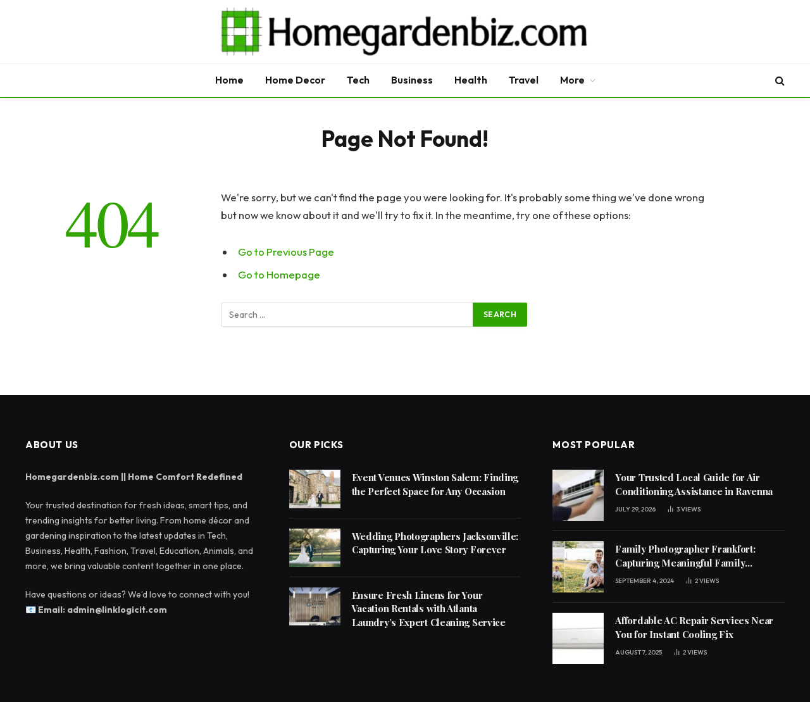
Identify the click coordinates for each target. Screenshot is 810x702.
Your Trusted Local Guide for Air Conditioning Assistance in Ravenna (694, 484)
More (572, 79)
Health (470, 79)
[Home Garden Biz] (405, 32)
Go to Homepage (279, 274)
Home (229, 79)
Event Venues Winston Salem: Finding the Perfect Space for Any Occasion (435, 484)
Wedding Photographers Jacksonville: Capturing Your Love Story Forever (435, 543)
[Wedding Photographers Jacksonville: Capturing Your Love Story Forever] (314, 548)
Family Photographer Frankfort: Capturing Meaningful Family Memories (685, 556)
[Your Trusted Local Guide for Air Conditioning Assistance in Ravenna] (578, 495)
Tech (358, 79)
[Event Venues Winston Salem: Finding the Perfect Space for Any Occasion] (314, 489)
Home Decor (295, 79)
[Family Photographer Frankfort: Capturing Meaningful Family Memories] (578, 566)
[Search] (779, 80)
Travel (524, 79)
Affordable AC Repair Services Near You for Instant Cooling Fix (694, 627)
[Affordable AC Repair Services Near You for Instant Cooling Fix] (578, 638)
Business (412, 79)
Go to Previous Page (286, 251)
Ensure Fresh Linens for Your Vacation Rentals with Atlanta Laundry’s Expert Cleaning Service (429, 609)
